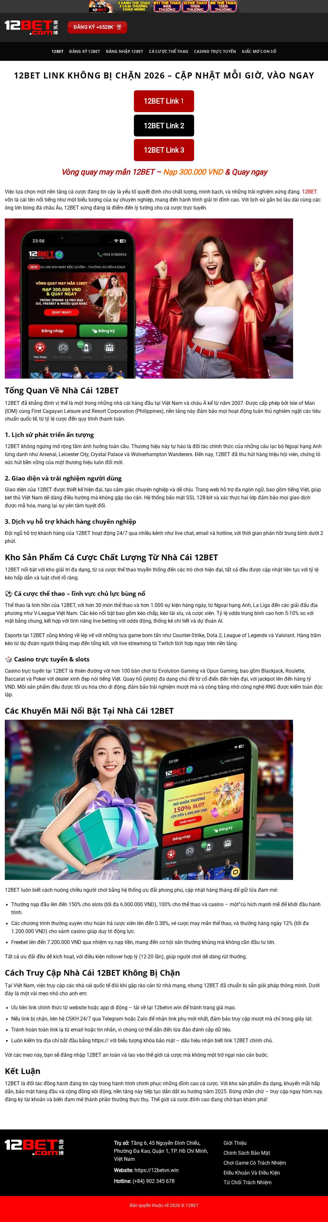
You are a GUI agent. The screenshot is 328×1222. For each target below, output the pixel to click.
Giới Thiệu (235, 1143)
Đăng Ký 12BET (84, 51)
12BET (57, 51)
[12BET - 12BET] (31, 27)
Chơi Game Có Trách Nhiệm (255, 1163)
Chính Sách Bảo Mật (247, 1153)
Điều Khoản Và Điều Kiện (252, 1173)
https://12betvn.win (157, 1170)
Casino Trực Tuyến (215, 51)
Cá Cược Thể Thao (168, 51)
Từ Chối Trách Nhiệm (248, 1182)
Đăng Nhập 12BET (125, 51)
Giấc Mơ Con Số (259, 51)
